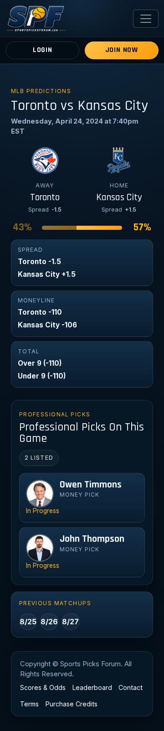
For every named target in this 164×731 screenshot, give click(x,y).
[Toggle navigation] (146, 19)
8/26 (49, 621)
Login (42, 50)
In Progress (42, 510)
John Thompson (92, 539)
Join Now (121, 50)
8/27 (70, 621)
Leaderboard (92, 687)
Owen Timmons (91, 485)
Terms (29, 704)
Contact (130, 687)
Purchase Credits (71, 704)
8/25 (28, 621)
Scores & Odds (43, 687)
